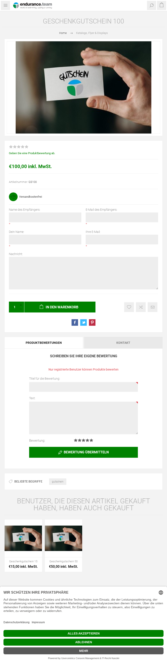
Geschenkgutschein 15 (23, 561)
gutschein (57, 481)
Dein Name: (16, 232)
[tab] (44, 343)
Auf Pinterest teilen (92, 322)
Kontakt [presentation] (123, 342)
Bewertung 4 (87, 440)
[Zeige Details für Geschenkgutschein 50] (63, 538)
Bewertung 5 (91, 440)
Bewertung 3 (83, 440)
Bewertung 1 (76, 440)
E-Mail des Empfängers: (101, 209)
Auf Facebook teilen (75, 322)
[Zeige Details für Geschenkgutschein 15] (23, 538)
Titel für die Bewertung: (44, 378)
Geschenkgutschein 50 (63, 561)
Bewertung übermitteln (86, 452)
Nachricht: (16, 254)
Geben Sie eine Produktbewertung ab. (32, 153)
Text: (32, 398)
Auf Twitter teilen (83, 322)
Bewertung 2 (80, 440)
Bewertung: (37, 441)
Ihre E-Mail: (93, 232)
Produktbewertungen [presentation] (44, 342)
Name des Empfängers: (24, 209)
